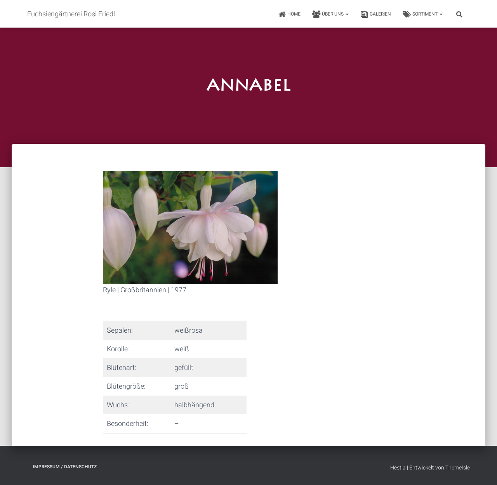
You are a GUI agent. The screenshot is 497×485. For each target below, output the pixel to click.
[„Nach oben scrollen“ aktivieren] (482, 469)
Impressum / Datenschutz (65, 466)
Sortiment (425, 14)
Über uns (333, 14)
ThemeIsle (457, 467)
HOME (294, 14)
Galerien (380, 14)
